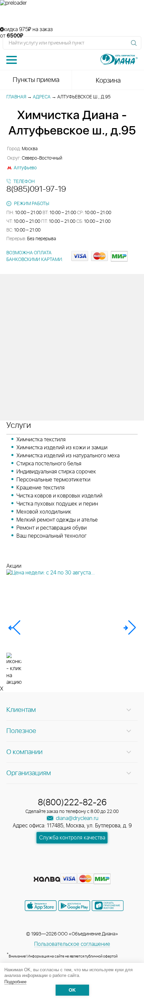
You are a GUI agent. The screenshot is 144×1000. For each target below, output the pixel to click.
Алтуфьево (25, 168)
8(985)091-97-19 (36, 189)
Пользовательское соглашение (72, 944)
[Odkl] (61, 868)
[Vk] (49, 868)
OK (72, 990)
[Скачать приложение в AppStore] (41, 905)
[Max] (96, 868)
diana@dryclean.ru (76, 818)
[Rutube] (73, 868)
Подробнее (15, 981)
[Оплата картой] (46, 879)
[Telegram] (85, 868)
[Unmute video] (72, 16)
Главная (16, 97)
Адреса (42, 97)
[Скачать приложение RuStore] (108, 905)
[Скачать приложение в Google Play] (74, 905)
